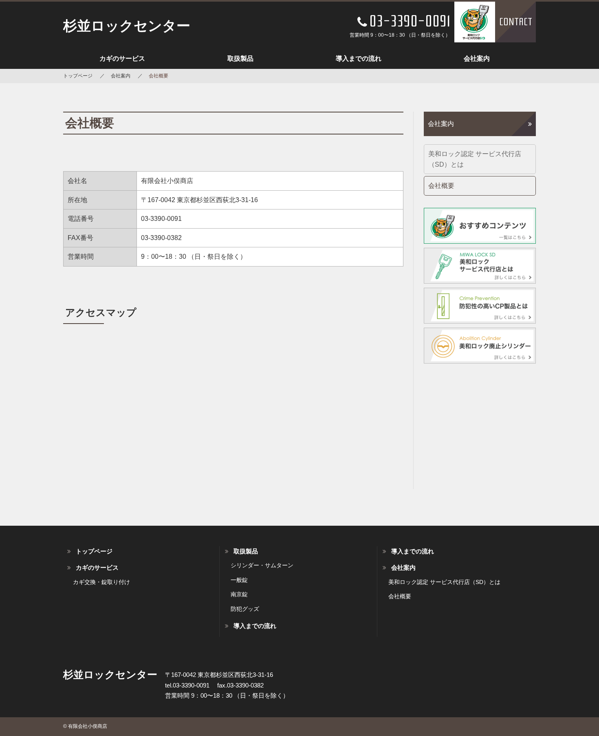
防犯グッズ (245, 609)
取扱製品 (240, 58)
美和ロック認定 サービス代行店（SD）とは (474, 159)
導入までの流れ (358, 58)
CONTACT (515, 22)
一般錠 (239, 580)
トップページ (77, 76)
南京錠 (239, 594)
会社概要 (441, 185)
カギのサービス (122, 58)
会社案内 (477, 58)
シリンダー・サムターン (262, 565)
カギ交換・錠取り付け (101, 582)
